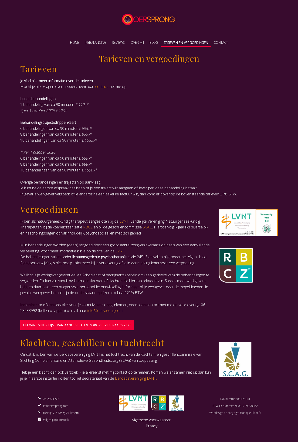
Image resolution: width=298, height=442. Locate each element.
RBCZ (88, 227)
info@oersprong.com (104, 310)
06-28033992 (51, 399)
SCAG (147, 227)
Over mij (137, 42)
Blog (153, 42)
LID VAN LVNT (34, 325)
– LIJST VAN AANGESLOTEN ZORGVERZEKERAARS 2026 (88, 325)
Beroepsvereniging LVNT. (136, 378)
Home (75, 42)
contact (101, 86)
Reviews (118, 42)
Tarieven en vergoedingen (186, 42)
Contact (221, 42)
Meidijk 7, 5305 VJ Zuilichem (61, 413)
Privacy (151, 426)
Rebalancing (95, 42)
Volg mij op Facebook (56, 420)
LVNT (124, 221)
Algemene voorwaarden (151, 419)
